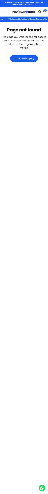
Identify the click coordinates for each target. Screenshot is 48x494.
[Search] (39, 11)
